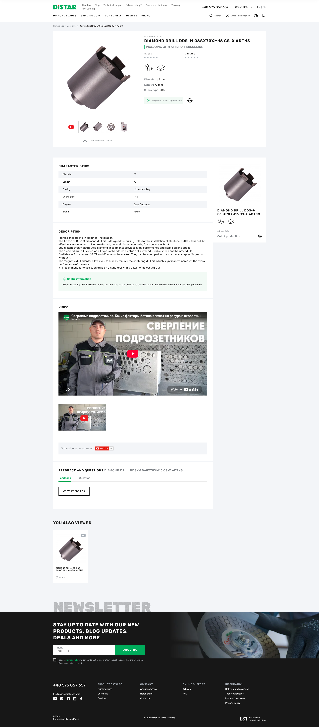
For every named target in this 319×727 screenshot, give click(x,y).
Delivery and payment (237, 689)
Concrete (145, 204)
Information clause (235, 698)
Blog (97, 5)
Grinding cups (91, 15)
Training (175, 5)
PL (264, 7)
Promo (146, 15)
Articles (187, 689)
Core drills (113, 15)
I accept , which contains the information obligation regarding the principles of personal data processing (100, 661)
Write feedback (74, 491)
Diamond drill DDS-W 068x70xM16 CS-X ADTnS (238, 212)
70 (135, 182)
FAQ (185, 693)
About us (86, 5)
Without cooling (142, 189)
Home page (58, 26)
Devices (131, 15)
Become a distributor (156, 5)
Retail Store (146, 693)
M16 (136, 197)
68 (135, 174)
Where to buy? (134, 5)
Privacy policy (232, 703)
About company (148, 689)
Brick (136, 204)
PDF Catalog (88, 8)
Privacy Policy (72, 660)
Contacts (145, 698)
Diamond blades (64, 15)
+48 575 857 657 (215, 7)
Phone (59, 648)
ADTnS (137, 211)
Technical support (113, 5)
